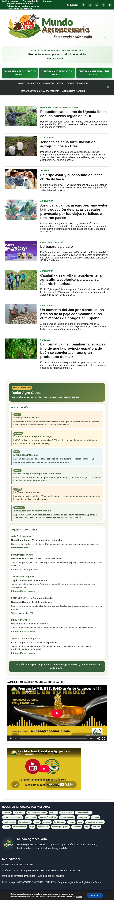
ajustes (79, 896)
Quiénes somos (10, 1)
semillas (96, 827)
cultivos (7, 813)
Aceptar (95, 895)
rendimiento (43, 827)
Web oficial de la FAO (22, 613)
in (103, 5)
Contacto (47, 1)
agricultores (83, 817)
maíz (80, 822)
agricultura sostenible (37, 813)
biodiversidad (9, 822)
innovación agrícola (48, 817)
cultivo (71, 822)
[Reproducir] (10, 738)
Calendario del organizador (25, 569)
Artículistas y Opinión (73, 91)
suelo (37, 822)
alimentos (77, 827)
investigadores (19, 827)
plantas (53, 813)
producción (31, 817)
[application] (57, 713)
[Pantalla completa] (103, 738)
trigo (32, 827)
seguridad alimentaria (13, 817)
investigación (24, 822)
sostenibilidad (66, 813)
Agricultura (33, 83)
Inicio (20, 83)
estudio (95, 817)
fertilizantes (59, 822)
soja (87, 827)
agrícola (46, 822)
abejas (6, 827)
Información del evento (23, 591)
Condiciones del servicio (19, 8)
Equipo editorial (30, 1)
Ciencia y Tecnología (77, 83)
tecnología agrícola (60, 827)
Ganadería (48, 83)
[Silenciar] (98, 738)
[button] (20, 73)
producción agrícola (94, 822)
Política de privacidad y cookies (23, 6)
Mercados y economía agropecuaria (40, 91)
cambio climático (84, 813)
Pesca (60, 83)
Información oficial (20, 548)
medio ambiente (67, 817)
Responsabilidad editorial (20, 3)
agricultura (19, 813)
